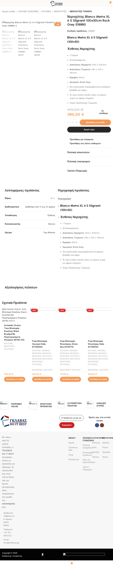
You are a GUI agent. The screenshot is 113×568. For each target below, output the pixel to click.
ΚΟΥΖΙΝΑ (46, 11)
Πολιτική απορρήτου (87, 446)
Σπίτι (94, 447)
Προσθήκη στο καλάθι (95, 122)
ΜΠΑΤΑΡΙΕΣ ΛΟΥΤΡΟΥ (42, 370)
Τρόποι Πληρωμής (87, 468)
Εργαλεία (106, 452)
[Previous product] (102, 11)
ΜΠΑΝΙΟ (45, 350)
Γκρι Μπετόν (49, 232)
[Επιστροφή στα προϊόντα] (106, 11)
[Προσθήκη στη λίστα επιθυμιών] (24, 310)
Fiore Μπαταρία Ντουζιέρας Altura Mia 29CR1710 (68, 344)
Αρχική (71, 443)
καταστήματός (8, 503)
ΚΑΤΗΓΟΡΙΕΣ (96, 438)
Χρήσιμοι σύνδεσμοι (87, 439)
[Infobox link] (13, 405)
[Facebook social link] (97, 425)
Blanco (51, 224)
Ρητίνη (105, 447)
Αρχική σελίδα (8, 11)
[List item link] (8, 532)
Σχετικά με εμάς (72, 448)
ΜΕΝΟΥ (72, 438)
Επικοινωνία (73, 459)
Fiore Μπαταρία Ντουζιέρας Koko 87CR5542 (96, 344)
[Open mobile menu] (3, 3)
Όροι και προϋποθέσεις (87, 461)
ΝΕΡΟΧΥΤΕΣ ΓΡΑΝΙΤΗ (81, 11)
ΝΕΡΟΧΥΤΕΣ (60, 11)
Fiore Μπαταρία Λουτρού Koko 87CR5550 (39, 344)
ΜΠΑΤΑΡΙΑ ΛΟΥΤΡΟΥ (42, 356)
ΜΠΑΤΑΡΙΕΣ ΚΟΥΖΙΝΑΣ (9, 347)
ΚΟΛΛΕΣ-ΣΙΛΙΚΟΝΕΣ (28, 11)
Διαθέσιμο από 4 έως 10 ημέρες (40, 207)
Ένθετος (51, 215)
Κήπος (105, 457)
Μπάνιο (95, 457)
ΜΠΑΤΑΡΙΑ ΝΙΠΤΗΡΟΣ (42, 359)
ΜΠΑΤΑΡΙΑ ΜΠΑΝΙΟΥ (41, 353)
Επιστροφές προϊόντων (87, 453)
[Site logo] (56, 3)
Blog (70, 455)
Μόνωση (96, 443)
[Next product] (109, 11)
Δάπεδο (105, 443)
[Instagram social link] (102, 425)
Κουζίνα (95, 452)
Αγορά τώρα (89, 130)
